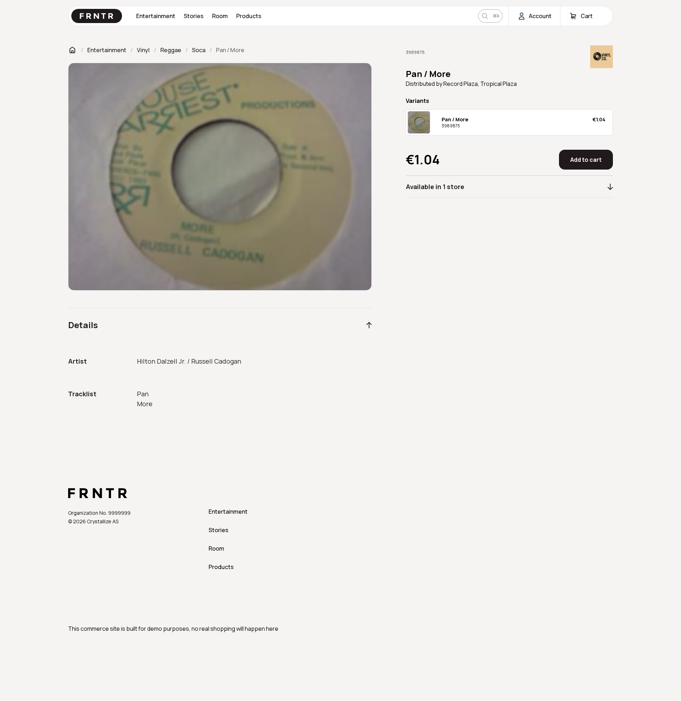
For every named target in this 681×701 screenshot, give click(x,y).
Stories (194, 16)
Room (220, 16)
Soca (198, 50)
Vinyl (143, 50)
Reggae (170, 50)
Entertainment (155, 16)
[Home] (72, 49)
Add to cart (586, 160)
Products (248, 16)
